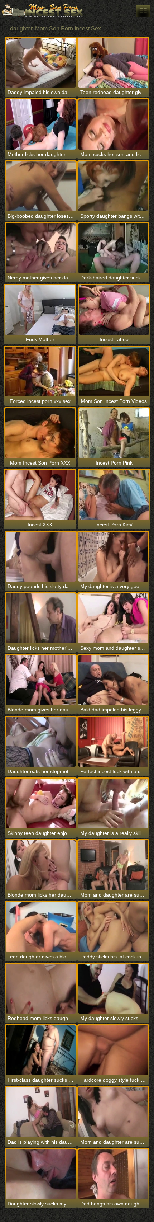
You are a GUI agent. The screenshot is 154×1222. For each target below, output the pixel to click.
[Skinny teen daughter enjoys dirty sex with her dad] (41, 803)
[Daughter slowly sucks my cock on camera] (41, 1174)
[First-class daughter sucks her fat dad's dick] (41, 1050)
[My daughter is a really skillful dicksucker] (113, 803)
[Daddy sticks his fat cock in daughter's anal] (113, 927)
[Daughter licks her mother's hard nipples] (41, 618)
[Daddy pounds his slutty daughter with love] (41, 557)
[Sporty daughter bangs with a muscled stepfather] (113, 186)
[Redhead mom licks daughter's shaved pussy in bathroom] (41, 989)
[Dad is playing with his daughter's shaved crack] (41, 1112)
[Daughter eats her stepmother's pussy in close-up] (41, 742)
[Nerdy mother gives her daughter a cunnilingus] (41, 248)
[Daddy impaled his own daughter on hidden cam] (41, 63)
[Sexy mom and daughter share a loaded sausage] (113, 618)
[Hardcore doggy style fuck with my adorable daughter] (113, 1050)
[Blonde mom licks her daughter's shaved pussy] (41, 865)
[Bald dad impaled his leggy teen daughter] (113, 680)
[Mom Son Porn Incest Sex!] (43, 11)
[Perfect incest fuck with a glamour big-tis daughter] (113, 742)
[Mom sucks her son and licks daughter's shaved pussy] (113, 124)
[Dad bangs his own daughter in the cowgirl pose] (113, 1174)
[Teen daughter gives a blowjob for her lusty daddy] (41, 927)
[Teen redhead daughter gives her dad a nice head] (113, 63)
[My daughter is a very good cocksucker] (113, 557)
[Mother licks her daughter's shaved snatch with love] (41, 124)
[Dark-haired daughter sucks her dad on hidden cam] (113, 248)
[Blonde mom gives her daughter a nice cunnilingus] (41, 680)
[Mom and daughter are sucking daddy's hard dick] (113, 865)
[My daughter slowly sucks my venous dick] (113, 989)
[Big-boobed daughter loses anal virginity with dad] (41, 186)
